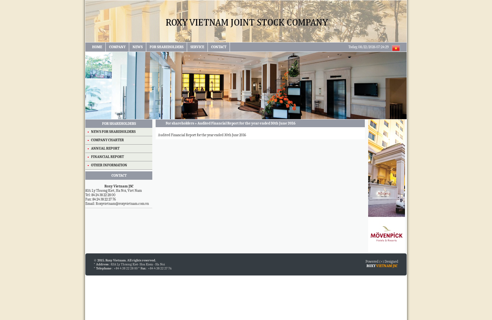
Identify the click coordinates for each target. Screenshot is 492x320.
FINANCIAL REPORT (107, 157)
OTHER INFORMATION (109, 165)
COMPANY (117, 47)
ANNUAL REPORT (105, 148)
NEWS (138, 47)
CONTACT (218, 47)
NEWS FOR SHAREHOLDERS (113, 132)
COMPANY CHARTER (107, 140)
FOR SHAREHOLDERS (166, 47)
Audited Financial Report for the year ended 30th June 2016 (201, 135)
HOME (97, 47)
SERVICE (197, 47)
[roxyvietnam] (246, 41)
